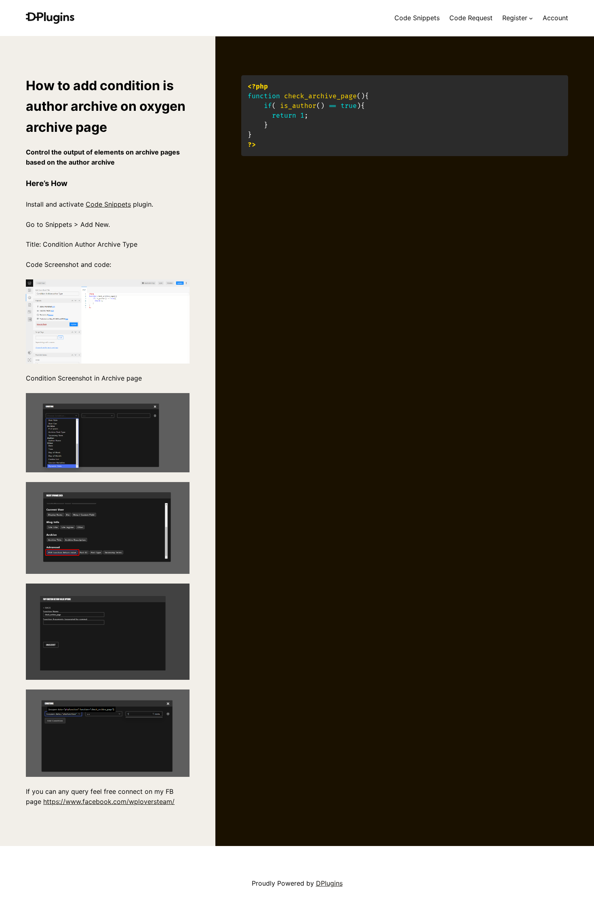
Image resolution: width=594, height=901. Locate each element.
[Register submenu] (531, 18)
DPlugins (329, 883)
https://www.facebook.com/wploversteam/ (109, 801)
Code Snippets (108, 204)
